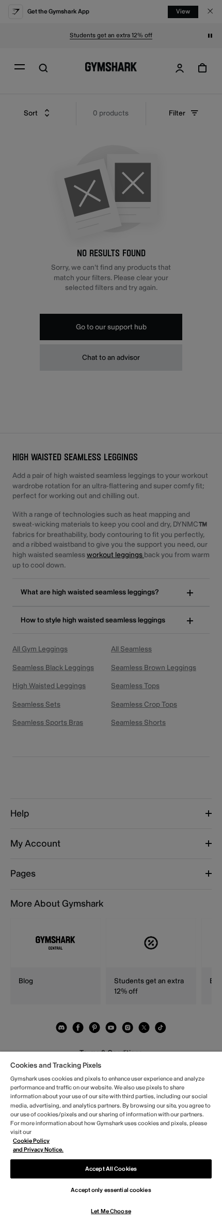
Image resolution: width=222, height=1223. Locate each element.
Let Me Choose (111, 1211)
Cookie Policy (31, 1141)
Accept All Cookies (111, 1169)
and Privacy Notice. (38, 1150)
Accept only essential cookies (111, 1190)
